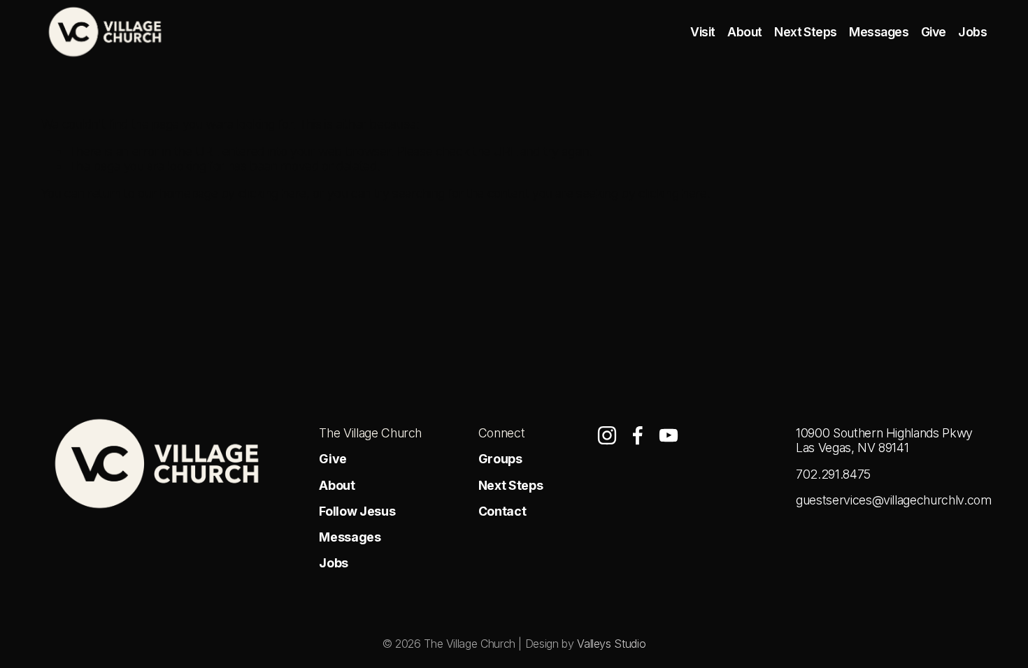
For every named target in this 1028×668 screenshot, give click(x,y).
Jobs (972, 31)
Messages (878, 31)
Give (933, 31)
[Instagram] (607, 435)
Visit (702, 31)
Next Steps (805, 31)
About (744, 31)
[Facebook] (638, 435)
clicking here (272, 193)
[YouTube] (668, 435)
